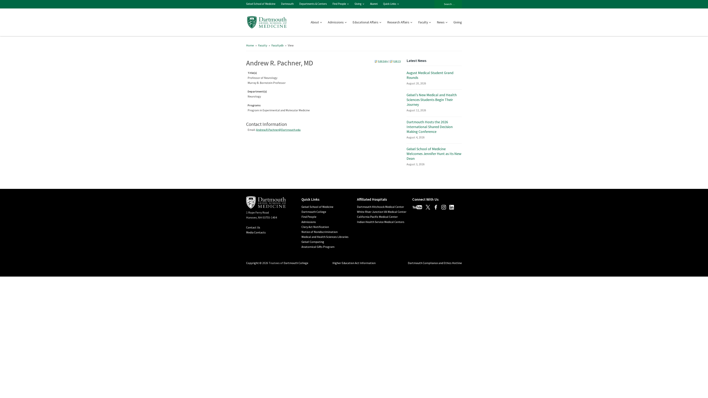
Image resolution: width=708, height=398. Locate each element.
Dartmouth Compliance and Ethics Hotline (435, 263)
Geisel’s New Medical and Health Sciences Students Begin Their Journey (432, 99)
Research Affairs (398, 22)
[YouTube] (418, 207)
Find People (339, 4)
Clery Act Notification (315, 227)
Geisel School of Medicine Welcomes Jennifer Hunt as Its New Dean (434, 153)
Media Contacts (256, 232)
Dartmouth (287, 4)
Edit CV (397, 61)
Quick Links (389, 4)
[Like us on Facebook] (437, 207)
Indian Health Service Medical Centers (380, 222)
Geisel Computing (312, 242)
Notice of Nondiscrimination (319, 232)
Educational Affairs (365, 22)
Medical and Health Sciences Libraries (324, 237)
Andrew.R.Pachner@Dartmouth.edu (278, 130)
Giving (358, 4)
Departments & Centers (313, 4)
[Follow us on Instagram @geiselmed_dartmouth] (445, 207)
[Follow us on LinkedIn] (453, 207)
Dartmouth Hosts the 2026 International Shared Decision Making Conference (430, 127)
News (441, 22)
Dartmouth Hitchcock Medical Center (380, 207)
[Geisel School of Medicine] (267, 21)
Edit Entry (383, 61)
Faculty (423, 22)
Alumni (374, 4)
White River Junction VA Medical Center (381, 212)
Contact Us (253, 227)
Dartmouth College (313, 212)
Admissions (336, 22)
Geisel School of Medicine (260, 4)
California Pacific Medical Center (377, 217)
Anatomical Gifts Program (317, 247)
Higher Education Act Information (354, 263)
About (315, 22)
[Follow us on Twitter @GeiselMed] (429, 207)
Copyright (252, 263)
